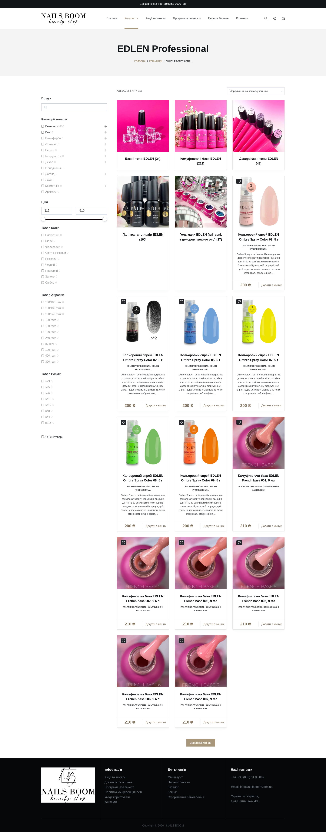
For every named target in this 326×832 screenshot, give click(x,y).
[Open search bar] (266, 18)
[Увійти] (274, 18)
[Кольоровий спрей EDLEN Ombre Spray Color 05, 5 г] (201, 322)
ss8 (47, 410)
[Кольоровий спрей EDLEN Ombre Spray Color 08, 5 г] (143, 443)
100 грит (50, 319)
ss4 (47, 416)
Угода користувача (118, 797)
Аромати (50, 191)
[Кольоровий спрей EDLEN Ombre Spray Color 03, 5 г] (258, 202)
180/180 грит (53, 308)
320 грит (50, 361)
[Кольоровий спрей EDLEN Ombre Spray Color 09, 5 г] (201, 443)
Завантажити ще (200, 742)
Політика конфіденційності (123, 792)
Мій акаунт (175, 777)
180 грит (50, 331)
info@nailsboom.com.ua (256, 786)
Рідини (49, 150)
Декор (49, 162)
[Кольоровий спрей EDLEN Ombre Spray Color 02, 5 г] (143, 322)
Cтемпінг (51, 144)
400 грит (50, 355)
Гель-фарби (53, 138)
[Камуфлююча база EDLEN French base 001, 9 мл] (258, 443)
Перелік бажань (218, 18)
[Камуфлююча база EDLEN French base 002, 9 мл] (143, 563)
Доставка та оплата (118, 782)
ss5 (47, 387)
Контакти (242, 18)
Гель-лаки (51, 126)
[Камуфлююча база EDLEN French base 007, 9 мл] (201, 661)
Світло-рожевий (55, 252)
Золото (50, 276)
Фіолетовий (52, 246)
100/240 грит (53, 314)
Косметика (52, 185)
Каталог (130, 18)
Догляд (50, 173)
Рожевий (50, 258)
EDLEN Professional (255, 245)
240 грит (50, 337)
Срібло (49, 282)
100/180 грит (53, 302)
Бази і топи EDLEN (143, 159)
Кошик (172, 792)
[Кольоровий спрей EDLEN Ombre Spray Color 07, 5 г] (258, 322)
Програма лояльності (187, 18)
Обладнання (53, 168)
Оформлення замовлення (186, 797)
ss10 (48, 399)
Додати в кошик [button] (271, 285)
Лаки (48, 179)
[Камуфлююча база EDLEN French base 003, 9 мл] (201, 563)
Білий (48, 240)
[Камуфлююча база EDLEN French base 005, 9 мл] (258, 563)
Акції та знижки (155, 18)
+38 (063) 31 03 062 (250, 777)
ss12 (48, 405)
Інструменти (53, 156)
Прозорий (51, 270)
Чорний (50, 264)
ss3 (47, 381)
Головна (111, 18)
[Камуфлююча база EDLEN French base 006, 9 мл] (143, 661)
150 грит (50, 326)
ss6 (47, 393)
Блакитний (52, 235)
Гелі (47, 132)
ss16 (48, 422)
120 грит (50, 349)
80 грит (49, 343)
